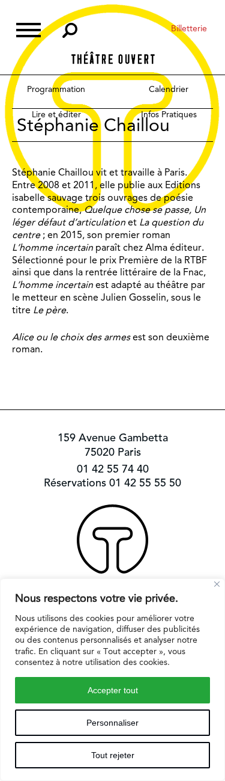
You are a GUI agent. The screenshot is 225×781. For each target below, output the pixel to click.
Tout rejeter (112, 755)
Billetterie (189, 28)
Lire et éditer (56, 114)
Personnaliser (112, 722)
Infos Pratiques (169, 114)
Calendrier (168, 89)
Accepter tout (113, 690)
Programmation (56, 89)
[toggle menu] (28, 28)
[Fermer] (217, 584)
